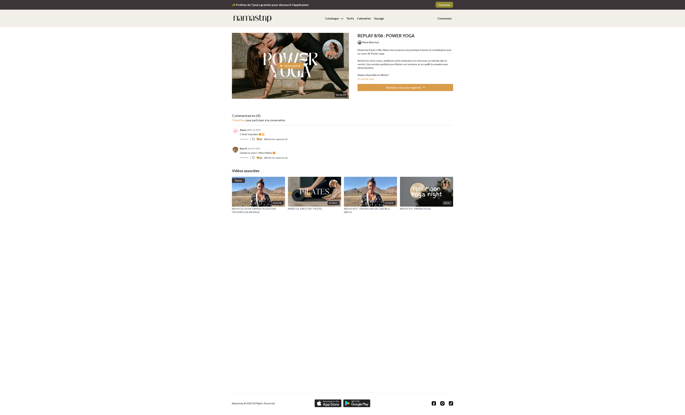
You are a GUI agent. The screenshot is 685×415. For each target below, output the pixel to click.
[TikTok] (451, 403)
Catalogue (332, 18)
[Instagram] (442, 403)
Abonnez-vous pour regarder (403, 87)
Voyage (379, 18)
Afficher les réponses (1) (276, 139)
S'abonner (444, 4)
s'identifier (238, 120)
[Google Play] (357, 403)
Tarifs (350, 18)
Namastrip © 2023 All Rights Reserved (253, 403)
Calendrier (364, 18)
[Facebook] (434, 403)
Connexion (444, 18)
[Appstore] (328, 403)
